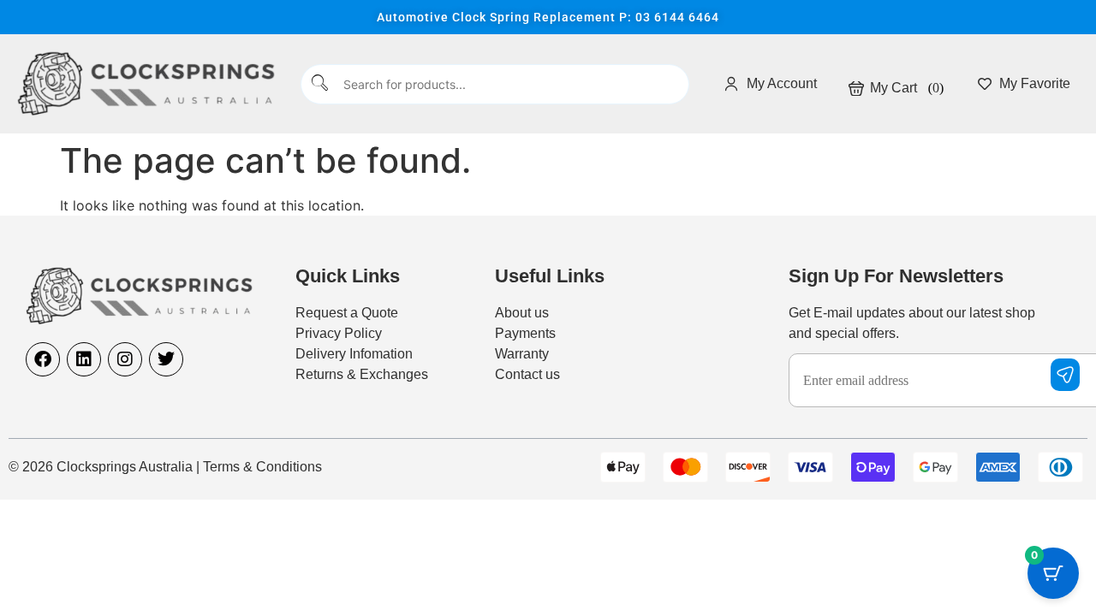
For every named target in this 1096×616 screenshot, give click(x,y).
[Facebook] (43, 359)
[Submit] (321, 84)
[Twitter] (166, 359)
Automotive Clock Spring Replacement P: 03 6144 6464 (548, 17)
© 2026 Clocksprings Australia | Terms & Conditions (165, 466)
